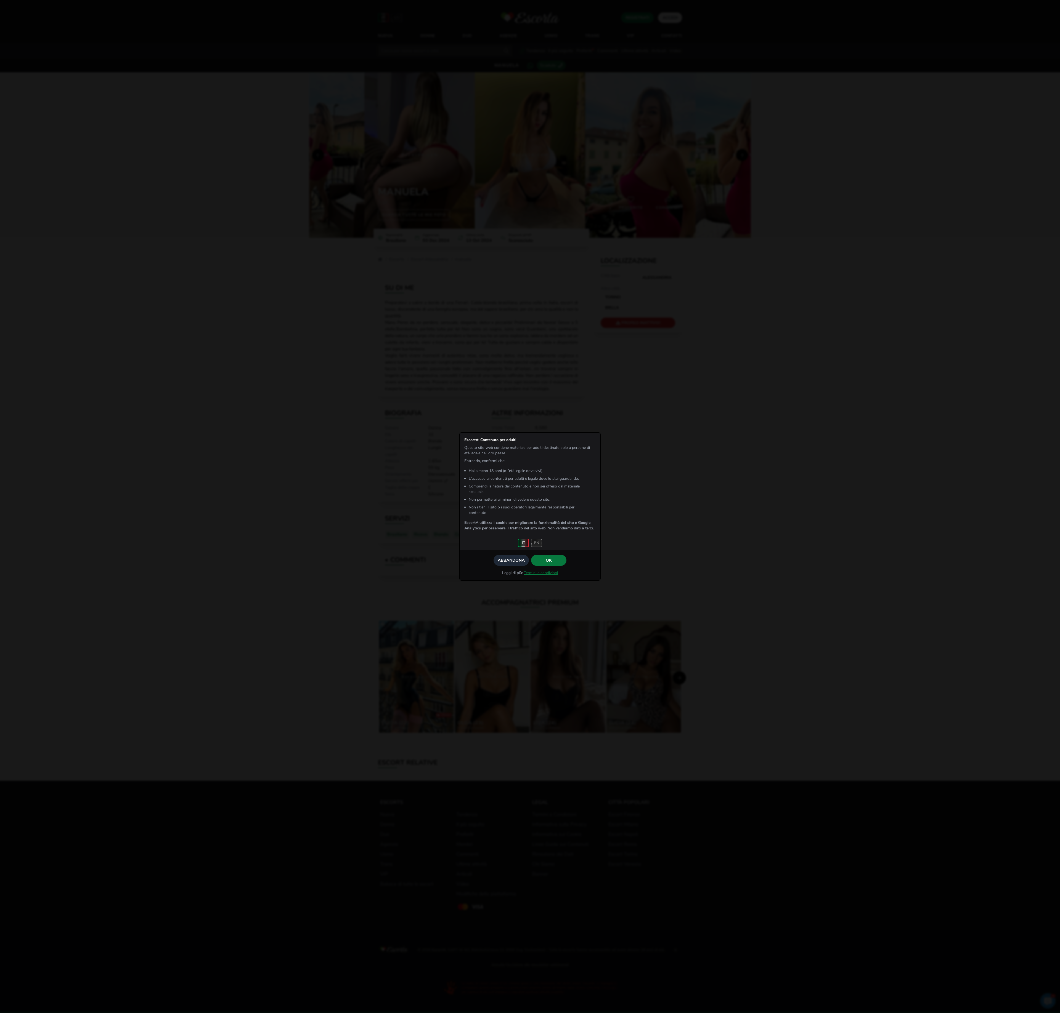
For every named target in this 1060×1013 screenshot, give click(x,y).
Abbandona (511, 560)
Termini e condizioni (541, 572)
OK (549, 560)
